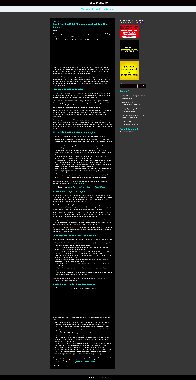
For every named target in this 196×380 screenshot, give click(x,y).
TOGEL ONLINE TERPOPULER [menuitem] (85, 362)
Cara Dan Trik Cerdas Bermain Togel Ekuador (87, 187)
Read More (57, 365)
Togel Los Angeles (58, 93)
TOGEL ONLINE (56, 21)
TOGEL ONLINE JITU (100, 377)
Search (122, 83)
